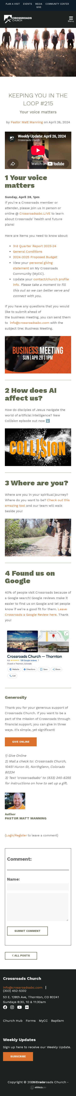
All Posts (22, 955)
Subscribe (18, 1056)
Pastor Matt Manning (27, 122)
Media (38, 4)
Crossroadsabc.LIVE (34, 213)
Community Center (57, 4)
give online (20, 741)
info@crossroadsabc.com (29, 323)
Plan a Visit (13, 4)
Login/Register (16, 835)
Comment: (19, 859)
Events (27, 4)
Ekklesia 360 (38, 1087)
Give (38, 7)
